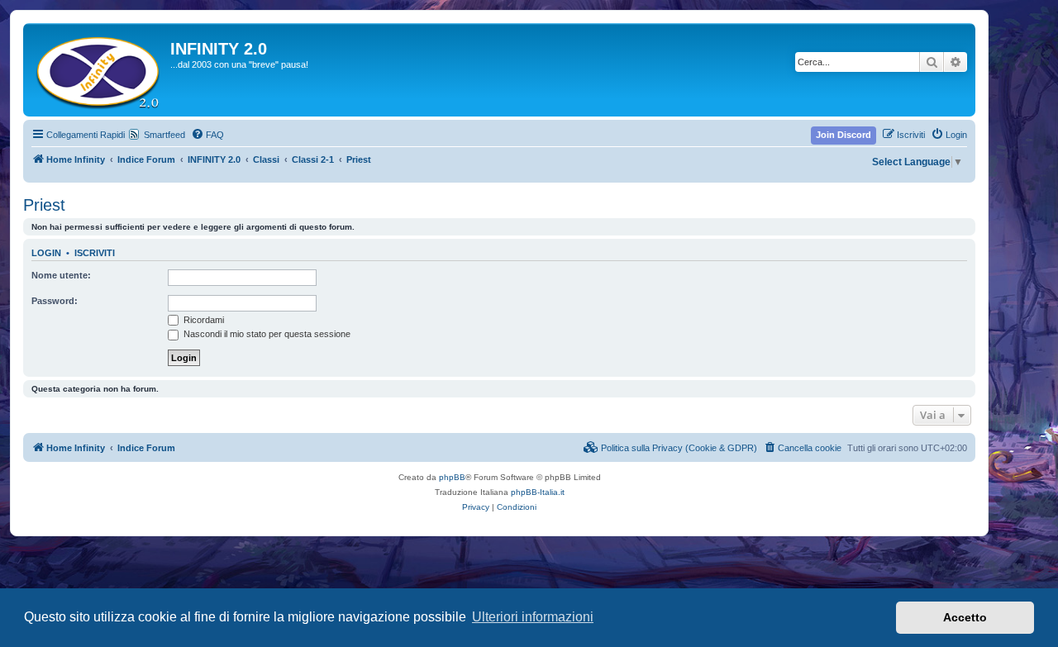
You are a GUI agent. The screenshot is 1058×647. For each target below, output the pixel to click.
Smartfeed (164, 135)
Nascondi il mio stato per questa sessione (265, 334)
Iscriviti (94, 253)
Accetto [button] (965, 617)
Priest (44, 205)
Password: (54, 301)
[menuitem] (207, 135)
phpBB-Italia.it (538, 492)
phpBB (452, 477)
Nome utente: (61, 275)
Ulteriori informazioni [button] (532, 617)
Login (46, 253)
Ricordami (202, 320)
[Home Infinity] (98, 69)
